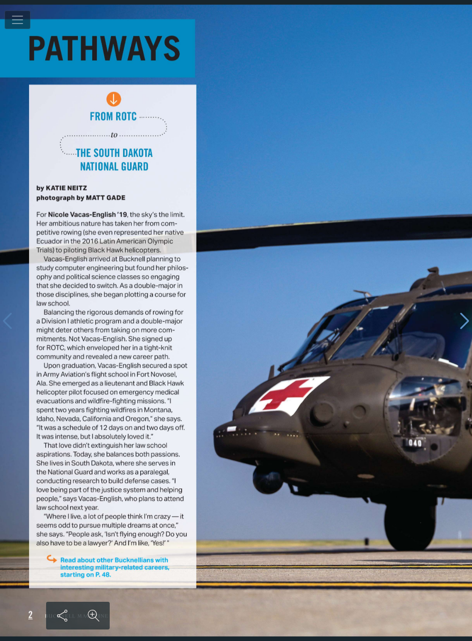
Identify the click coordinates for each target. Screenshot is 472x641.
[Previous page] (7, 320)
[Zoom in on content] (93, 615)
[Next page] (464, 320)
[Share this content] (62, 615)
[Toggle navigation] (17, 20)
